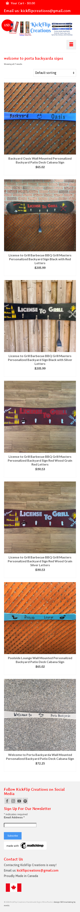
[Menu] (71, 45)
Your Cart (22, 3)
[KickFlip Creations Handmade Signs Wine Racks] (40, 29)
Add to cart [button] (40, 172)
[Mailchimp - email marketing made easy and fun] (25, 845)
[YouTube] (19, 801)
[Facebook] (7, 801)
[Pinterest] (25, 801)
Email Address (14, 817)
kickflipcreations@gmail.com (46, 10)
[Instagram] (13, 801)
